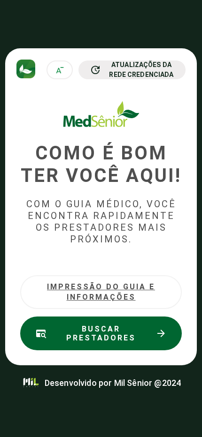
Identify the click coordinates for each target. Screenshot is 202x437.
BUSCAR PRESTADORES (101, 333)
